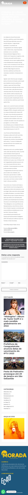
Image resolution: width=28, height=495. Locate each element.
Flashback (6, 398)
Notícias (6, 404)
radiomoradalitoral (8, 229)
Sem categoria (11, 232)
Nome (3, 282)
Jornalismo (6, 400)
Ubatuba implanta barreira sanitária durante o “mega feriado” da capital (14, 240)
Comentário (4, 262)
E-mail (12, 282)
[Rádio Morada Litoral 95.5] (6, 4)
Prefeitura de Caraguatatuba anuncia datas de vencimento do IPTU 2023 (13, 349)
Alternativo (6, 391)
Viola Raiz (6, 408)
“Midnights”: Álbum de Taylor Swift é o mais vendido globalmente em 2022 (14, 321)
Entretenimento (7, 396)
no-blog (6, 402)
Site (19, 282)
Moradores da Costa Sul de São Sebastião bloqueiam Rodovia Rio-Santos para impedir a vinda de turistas (14, 246)
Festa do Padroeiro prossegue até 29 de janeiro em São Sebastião (13, 375)
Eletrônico (6, 393)
